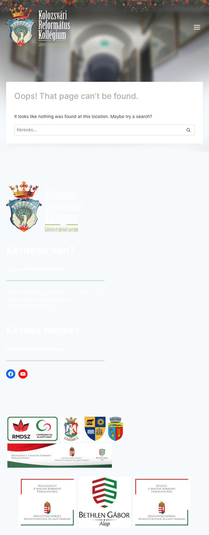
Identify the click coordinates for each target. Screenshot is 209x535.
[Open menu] (197, 27)
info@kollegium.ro (38, 306)
